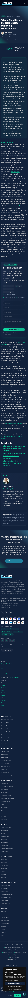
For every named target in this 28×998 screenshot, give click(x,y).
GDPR (2, 804)
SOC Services (4, 789)
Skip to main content (7, 142)
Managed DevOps (5, 766)
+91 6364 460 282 (5, 603)
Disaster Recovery (5, 743)
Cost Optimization (5, 737)
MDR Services (4, 792)
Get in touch (6, 650)
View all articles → (7, 507)
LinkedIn (14, 507)
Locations (3, 932)
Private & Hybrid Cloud (6, 731)
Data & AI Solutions (6, 827)
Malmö (3, 692)
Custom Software (5, 885)
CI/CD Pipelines (5, 769)
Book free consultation (15, 329)
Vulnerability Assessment (7, 798)
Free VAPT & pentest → (14, 677)
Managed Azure (5, 725)
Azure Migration (5, 757)
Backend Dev (4, 891)
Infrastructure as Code (6, 775)
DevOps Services (5, 763)
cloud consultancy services (13, 423)
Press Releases (5, 920)
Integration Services (6, 897)
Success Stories (5, 917)
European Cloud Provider (7, 664)
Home (2, 49)
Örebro (3, 695)
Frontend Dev (4, 888)
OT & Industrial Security (7, 786)
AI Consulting (4, 830)
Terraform (3, 874)
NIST (2, 810)
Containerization (5, 772)
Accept (17, 995)
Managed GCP (4, 728)
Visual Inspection (5, 836)
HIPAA (2, 813)
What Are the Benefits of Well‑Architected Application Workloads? (12, 463)
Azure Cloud (4, 862)
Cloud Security (4, 783)
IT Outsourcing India (6, 668)
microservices (15, 172)
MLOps (3, 833)
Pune (2, 707)
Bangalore (3, 700)
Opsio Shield (4, 819)
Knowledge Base (9, 49)
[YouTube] (10, 612)
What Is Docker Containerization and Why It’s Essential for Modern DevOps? (14, 448)
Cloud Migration (5, 751)
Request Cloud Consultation (15, 986)
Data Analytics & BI (5, 903)
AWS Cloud (4, 859)
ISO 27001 (3, 816)
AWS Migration (5, 754)
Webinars (3, 926)
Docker (3, 871)
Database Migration (6, 760)
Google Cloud (4, 865)
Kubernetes (23, 206)
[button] (23, 993)
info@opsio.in (14, 603)
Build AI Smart (4, 851)
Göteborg (3, 690)
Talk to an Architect (14, 561)
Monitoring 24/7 (5, 734)
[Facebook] (6, 612)
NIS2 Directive (4, 807)
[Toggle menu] (24, 3)
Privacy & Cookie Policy (15, 991)
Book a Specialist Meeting (14, 983)
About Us (3, 911)
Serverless (3, 877)
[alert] (14, 979)
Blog (2, 914)
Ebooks (3, 929)
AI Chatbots (4, 839)
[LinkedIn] (2, 612)
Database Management (7, 894)
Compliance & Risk (5, 801)
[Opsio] (7, 3)
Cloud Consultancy (5, 740)
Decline (10, 995)
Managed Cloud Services (7, 719)
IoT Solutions (4, 845)
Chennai (3, 702)
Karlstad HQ (4, 673)
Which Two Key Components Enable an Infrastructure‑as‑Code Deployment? (14, 456)
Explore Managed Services (15, 989)
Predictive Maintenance (7, 848)
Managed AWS (5, 722)
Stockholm (4, 688)
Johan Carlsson (9, 32)
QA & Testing (4, 900)
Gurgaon (3, 705)
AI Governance (4, 842)
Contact (3, 935)
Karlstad (3, 685)
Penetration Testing (6, 795)
